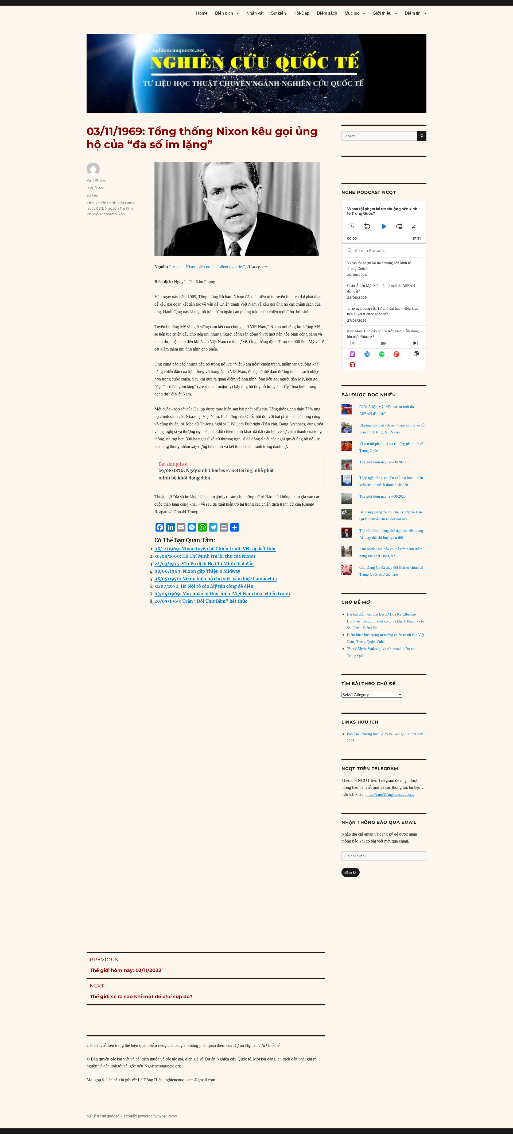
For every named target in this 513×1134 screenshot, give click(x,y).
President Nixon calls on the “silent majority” (207, 266)
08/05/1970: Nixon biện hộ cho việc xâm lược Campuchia (215, 578)
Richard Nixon (112, 214)
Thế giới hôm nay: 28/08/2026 (382, 462)
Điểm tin (413, 13)
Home (202, 13)
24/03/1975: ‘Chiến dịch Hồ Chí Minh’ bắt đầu (204, 563)
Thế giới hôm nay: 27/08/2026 (382, 496)
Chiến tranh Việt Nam (115, 203)
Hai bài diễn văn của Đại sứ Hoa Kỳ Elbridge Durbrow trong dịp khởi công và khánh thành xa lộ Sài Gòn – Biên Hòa (385, 621)
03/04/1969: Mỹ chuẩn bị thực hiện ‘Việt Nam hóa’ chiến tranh (222, 593)
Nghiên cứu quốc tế (103, 1116)
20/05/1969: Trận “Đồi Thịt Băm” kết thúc (200, 601)
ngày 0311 (95, 208)
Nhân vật (254, 13)
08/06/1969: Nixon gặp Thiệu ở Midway (197, 571)
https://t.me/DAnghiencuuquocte (390, 795)
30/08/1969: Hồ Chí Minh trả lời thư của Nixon (204, 556)
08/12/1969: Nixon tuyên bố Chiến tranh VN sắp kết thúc (215, 548)
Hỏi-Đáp (301, 13)
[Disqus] (206, 717)
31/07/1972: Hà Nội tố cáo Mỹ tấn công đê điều (203, 586)
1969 (90, 203)
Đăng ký (350, 872)
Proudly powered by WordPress (150, 1116)
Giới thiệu (382, 13)
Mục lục (352, 13)
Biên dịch (224, 13)
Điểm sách (327, 13)
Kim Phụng (97, 180)
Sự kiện (278, 13)
